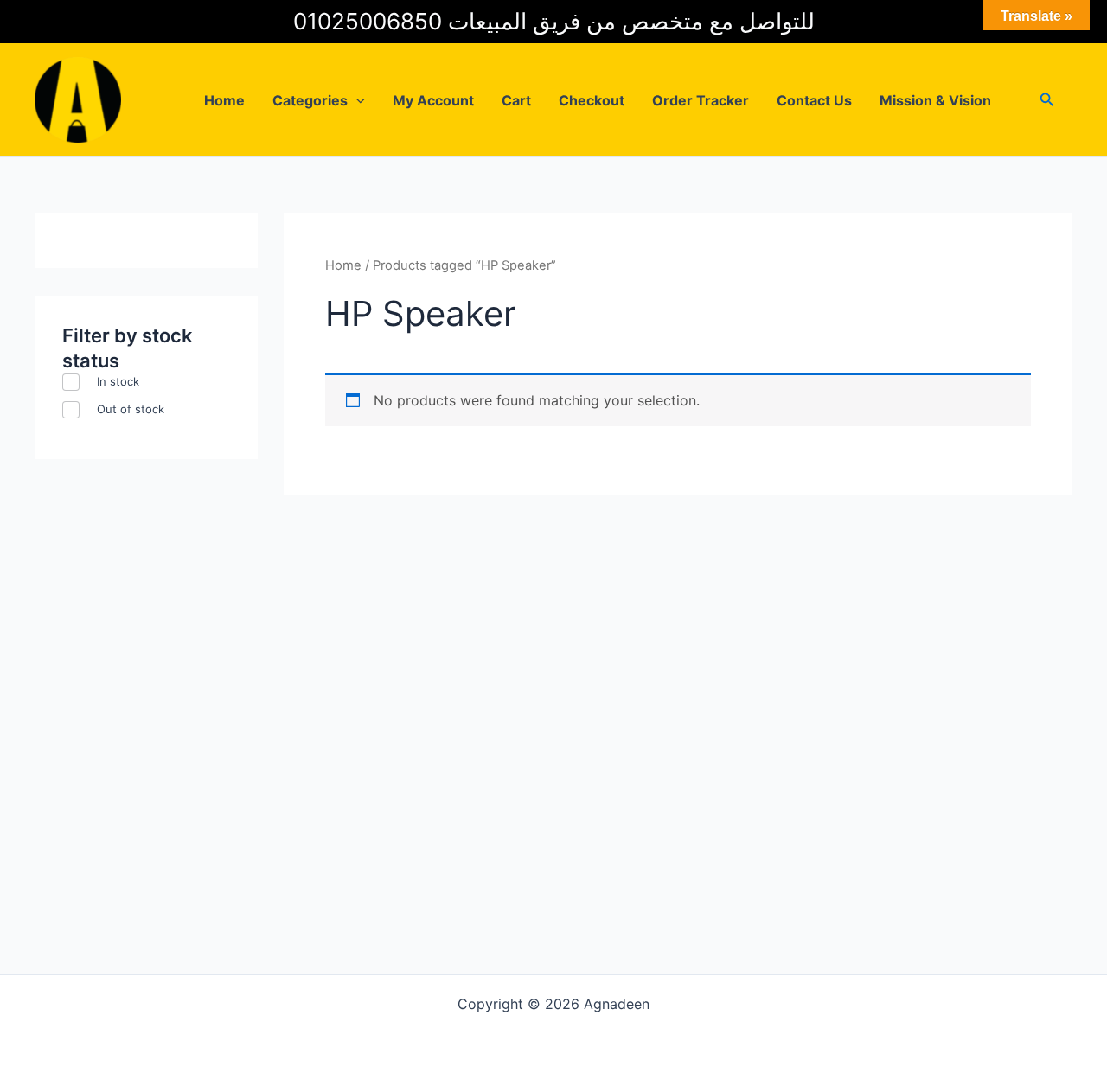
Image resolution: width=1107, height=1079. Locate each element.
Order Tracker (700, 100)
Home (224, 100)
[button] (356, 100)
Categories (310, 100)
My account (433, 100)
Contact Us (814, 100)
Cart (516, 100)
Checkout (591, 100)
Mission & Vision (935, 100)
